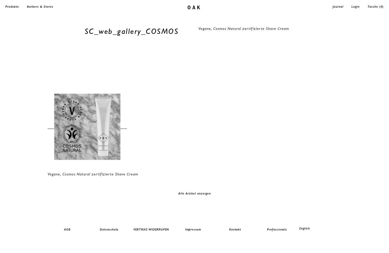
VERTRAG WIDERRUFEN (151, 229)
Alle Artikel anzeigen (194, 193)
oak (194, 7)
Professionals (277, 229)
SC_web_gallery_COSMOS (132, 31)
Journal (338, 6)
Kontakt (235, 229)
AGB (67, 229)
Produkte (12, 6)
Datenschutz (109, 229)
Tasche (376, 6)
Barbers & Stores (40, 6)
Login (355, 6)
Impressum (193, 229)
